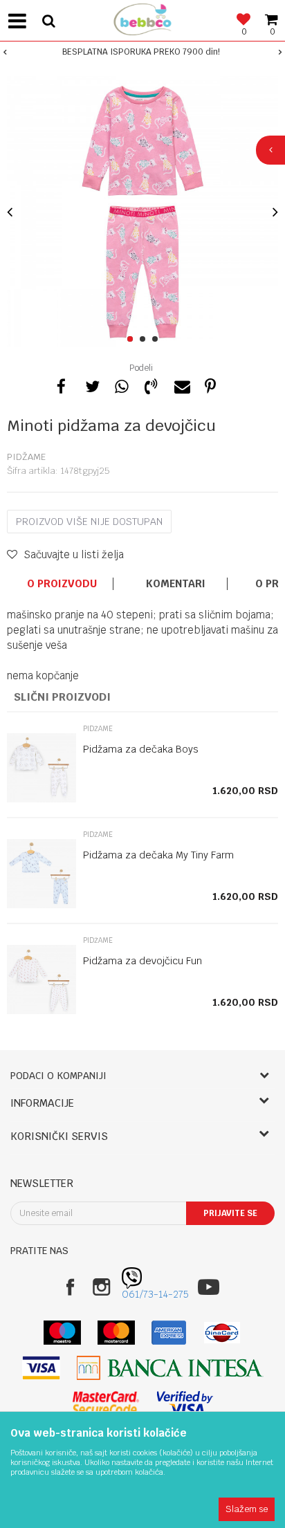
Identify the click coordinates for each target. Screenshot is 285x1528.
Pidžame (26, 457)
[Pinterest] (210, 384)
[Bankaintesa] (170, 1368)
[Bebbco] (142, 17)
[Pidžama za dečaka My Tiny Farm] (41, 873)
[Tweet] (91, 384)
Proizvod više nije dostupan (89, 521)
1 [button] (132, 339)
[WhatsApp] (121, 384)
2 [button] (145, 339)
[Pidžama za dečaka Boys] (41, 767)
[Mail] (180, 384)
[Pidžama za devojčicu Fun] (41, 979)
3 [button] (157, 339)
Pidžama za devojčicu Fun (142, 961)
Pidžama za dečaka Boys (141, 749)
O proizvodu (62, 584)
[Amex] (169, 1332)
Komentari (175, 584)
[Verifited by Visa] (185, 1403)
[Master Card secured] (106, 1403)
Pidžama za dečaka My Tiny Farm (158, 855)
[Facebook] (61, 384)
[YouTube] (208, 1287)
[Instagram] (101, 1287)
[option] (142, 52)
